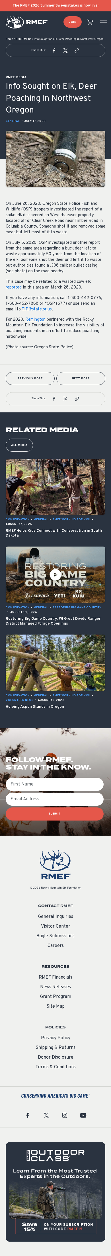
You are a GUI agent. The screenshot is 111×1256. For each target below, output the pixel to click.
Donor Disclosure (55, 1057)
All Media (19, 445)
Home (9, 39)
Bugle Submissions (55, 936)
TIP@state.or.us (37, 309)
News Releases (55, 987)
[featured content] (55, 1192)
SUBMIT (55, 814)
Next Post (81, 379)
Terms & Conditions (56, 1067)
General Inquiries (55, 917)
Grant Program (55, 997)
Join (72, 22)
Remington (35, 319)
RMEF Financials (55, 977)
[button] (54, 50)
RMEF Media (23, 39)
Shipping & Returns (55, 1048)
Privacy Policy (55, 1038)
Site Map (55, 1006)
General (13, 121)
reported (14, 287)
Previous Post (30, 379)
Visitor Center (55, 926)
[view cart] (90, 22)
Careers (56, 946)
